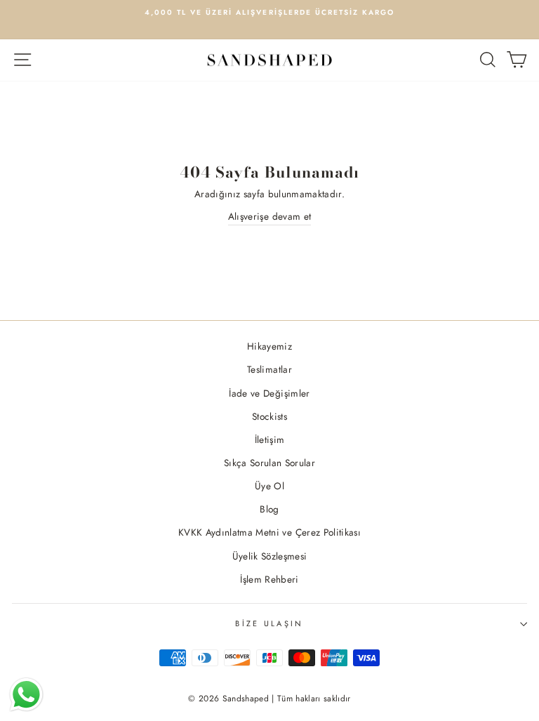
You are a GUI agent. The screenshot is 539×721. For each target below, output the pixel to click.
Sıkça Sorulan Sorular (269, 463)
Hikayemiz (269, 346)
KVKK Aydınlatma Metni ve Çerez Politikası (269, 532)
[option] (269, 12)
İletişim (270, 439)
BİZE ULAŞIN (269, 623)
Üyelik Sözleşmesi (269, 556)
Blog (269, 509)
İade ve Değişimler (269, 393)
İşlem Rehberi (269, 579)
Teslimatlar (269, 369)
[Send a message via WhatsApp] (26, 694)
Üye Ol (269, 486)
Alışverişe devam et (269, 216)
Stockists (269, 416)
